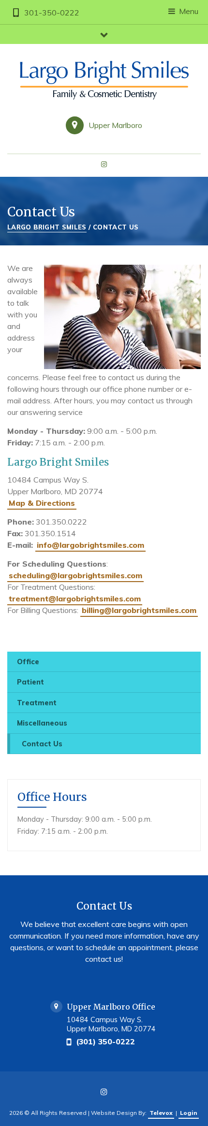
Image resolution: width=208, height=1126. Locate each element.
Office (28, 661)
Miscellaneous (42, 723)
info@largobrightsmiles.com (90, 545)
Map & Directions (42, 503)
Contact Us (42, 744)
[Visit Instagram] (104, 165)
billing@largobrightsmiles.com (139, 610)
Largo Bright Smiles (47, 227)
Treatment (37, 702)
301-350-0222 (51, 12)
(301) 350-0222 (105, 1041)
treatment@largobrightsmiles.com (75, 598)
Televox (161, 1112)
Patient (30, 682)
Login (188, 1112)
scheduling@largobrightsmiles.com (75, 575)
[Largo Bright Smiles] (104, 80)
